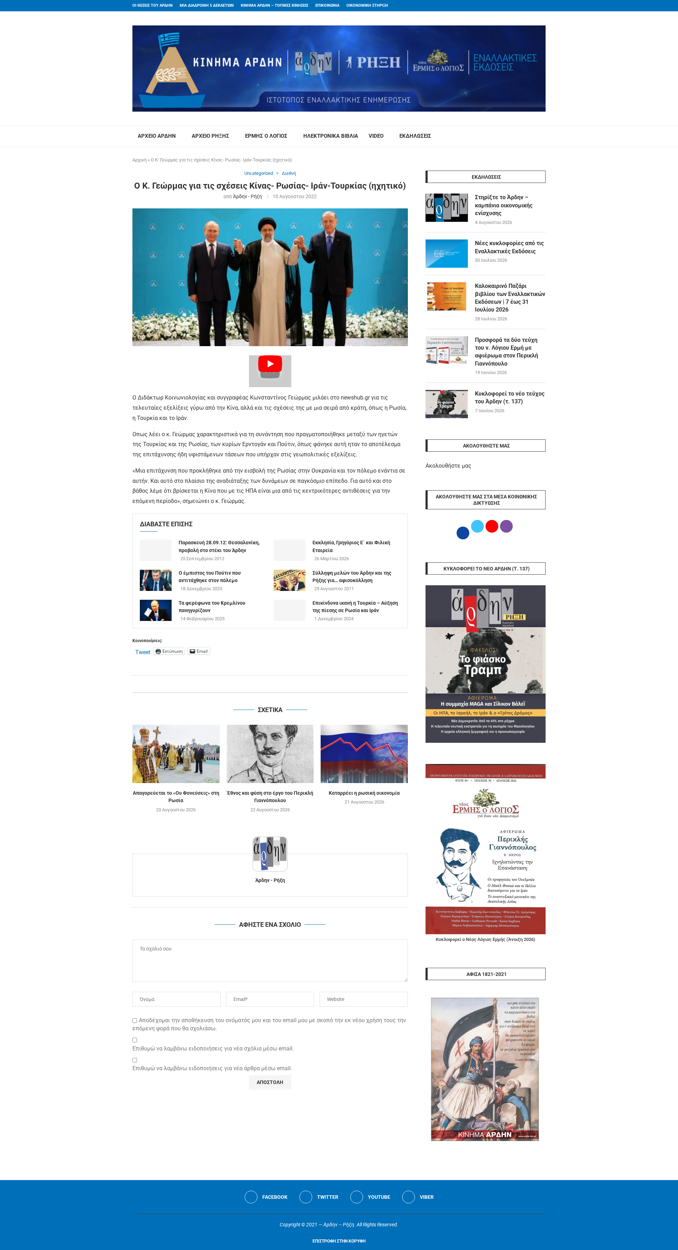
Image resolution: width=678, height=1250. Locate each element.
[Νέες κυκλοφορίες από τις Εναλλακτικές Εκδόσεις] (447, 253)
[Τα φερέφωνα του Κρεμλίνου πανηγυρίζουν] (156, 610)
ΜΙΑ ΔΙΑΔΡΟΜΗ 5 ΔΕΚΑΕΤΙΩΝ (207, 5)
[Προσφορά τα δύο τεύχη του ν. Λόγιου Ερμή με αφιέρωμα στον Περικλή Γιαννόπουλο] (447, 350)
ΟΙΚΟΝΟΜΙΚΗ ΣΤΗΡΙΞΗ (367, 5)
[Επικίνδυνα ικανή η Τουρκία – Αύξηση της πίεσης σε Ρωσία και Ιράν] (289, 610)
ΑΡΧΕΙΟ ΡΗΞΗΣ (210, 136)
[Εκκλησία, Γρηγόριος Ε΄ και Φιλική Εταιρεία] (289, 550)
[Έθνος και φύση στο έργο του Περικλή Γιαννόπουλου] (270, 754)
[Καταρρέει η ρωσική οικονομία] (364, 754)
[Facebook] (530, 5)
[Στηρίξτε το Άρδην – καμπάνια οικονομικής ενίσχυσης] (447, 208)
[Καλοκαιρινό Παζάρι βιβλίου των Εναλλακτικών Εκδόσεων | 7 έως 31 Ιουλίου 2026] (447, 296)
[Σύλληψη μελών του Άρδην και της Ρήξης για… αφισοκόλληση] (289, 580)
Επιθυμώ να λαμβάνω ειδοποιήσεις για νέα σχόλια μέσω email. (213, 1048)
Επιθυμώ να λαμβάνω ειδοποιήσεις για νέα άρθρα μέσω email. (212, 1068)
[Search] (542, 136)
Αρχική (139, 159)
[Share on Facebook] (263, 684)
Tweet (142, 651)
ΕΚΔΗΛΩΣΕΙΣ (415, 136)
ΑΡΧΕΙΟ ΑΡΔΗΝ (157, 136)
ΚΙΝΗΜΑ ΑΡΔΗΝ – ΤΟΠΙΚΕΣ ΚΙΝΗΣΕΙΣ (274, 5)
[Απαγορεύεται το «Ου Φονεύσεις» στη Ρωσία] (176, 754)
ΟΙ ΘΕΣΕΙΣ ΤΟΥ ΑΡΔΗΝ (152, 5)
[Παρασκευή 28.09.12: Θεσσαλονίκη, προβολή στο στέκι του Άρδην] (156, 550)
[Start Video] (270, 371)
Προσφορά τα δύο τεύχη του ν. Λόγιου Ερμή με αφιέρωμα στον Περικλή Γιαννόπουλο (506, 352)
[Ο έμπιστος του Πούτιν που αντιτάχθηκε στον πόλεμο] (156, 580)
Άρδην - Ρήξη (247, 196)
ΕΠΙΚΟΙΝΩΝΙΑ (327, 5)
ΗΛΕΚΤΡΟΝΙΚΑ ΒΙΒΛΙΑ (330, 136)
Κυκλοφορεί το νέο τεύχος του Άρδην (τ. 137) (510, 397)
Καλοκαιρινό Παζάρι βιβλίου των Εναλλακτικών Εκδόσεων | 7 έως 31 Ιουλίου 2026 (510, 298)
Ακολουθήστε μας (448, 465)
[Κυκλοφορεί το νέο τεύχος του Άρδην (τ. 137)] (447, 404)
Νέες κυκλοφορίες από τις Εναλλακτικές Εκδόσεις (509, 247)
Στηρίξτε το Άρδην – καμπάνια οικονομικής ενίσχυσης (504, 205)
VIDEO (376, 136)
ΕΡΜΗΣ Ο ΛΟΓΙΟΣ (266, 136)
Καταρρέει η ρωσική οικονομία (364, 793)
